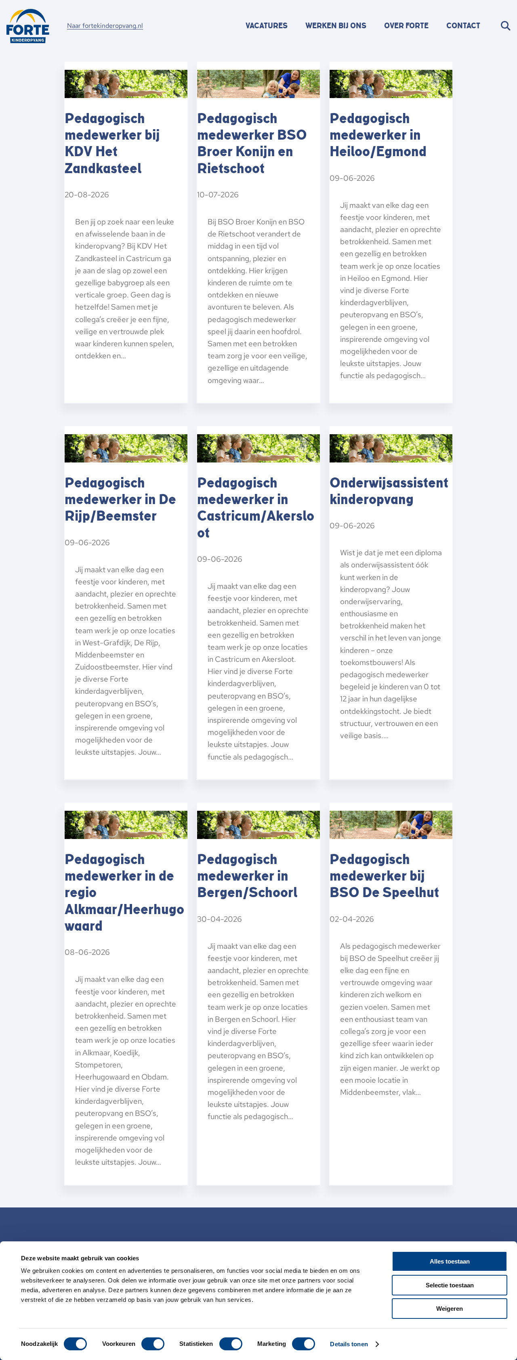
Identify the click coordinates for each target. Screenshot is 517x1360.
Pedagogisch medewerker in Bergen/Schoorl (247, 876)
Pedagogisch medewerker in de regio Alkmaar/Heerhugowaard (124, 893)
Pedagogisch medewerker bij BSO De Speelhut (384, 876)
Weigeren (449, 1308)
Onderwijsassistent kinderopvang (389, 491)
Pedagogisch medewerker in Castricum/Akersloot (255, 508)
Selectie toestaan (450, 1285)
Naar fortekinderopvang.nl (105, 25)
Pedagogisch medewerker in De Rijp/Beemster (120, 500)
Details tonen (349, 1344)
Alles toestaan (450, 1261)
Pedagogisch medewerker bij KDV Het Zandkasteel (112, 143)
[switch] (152, 1343)
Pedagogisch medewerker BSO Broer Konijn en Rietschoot (252, 143)
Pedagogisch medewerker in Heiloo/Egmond (378, 135)
